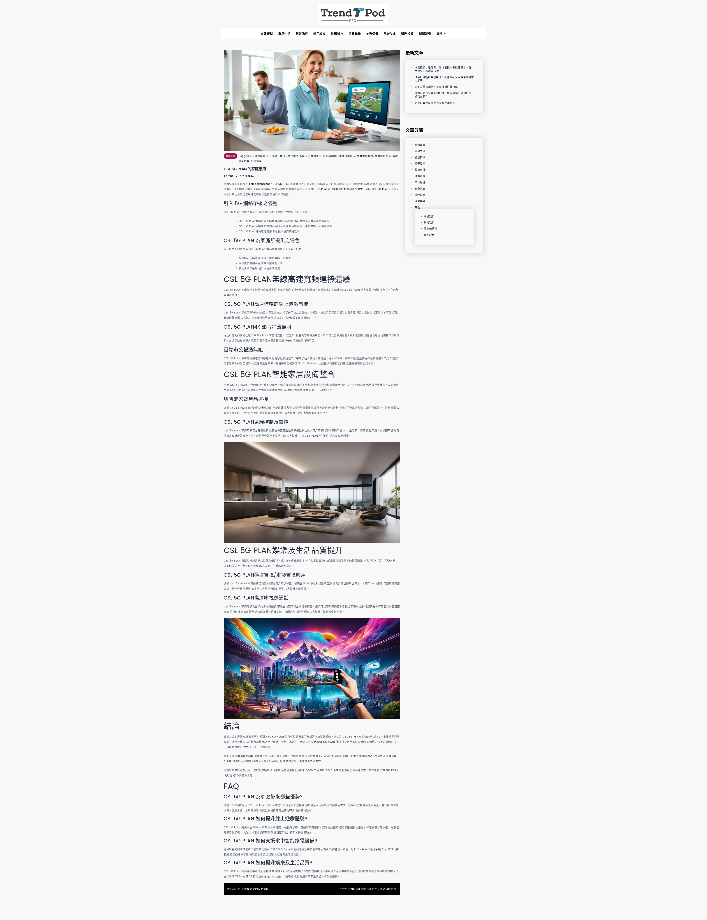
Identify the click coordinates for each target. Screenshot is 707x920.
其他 (440, 34)
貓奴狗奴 (302, 34)
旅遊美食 (390, 34)
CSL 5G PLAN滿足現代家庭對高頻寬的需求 (337, 189)
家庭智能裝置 (365, 156)
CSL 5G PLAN (380, 189)
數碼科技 (337, 34)
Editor (228, 176)
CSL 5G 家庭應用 (310, 156)
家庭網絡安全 (383, 156)
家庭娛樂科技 (347, 156)
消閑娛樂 (425, 34)
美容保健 (372, 34)
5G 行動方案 (274, 156)
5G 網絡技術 (257, 156)
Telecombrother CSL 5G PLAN (269, 184)
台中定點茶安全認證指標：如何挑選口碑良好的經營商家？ (443, 94)
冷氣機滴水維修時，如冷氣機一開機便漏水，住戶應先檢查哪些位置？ (443, 69)
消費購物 (355, 34)
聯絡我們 (429, 222)
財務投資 (407, 34)
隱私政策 (429, 235)
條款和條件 (430, 229)
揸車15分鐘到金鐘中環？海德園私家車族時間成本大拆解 (444, 79)
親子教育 (319, 34)
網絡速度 (256, 161)
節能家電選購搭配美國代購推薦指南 (436, 87)
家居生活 (284, 34)
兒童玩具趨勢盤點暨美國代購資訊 (435, 103)
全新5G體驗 (330, 156)
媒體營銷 (267, 34)
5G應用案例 (291, 156)
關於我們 (429, 216)
